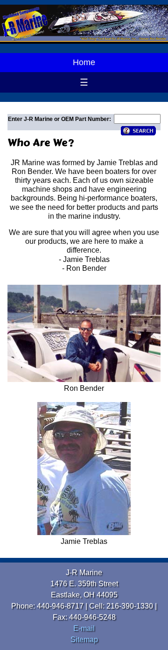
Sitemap (84, 639)
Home (84, 62)
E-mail (84, 628)
